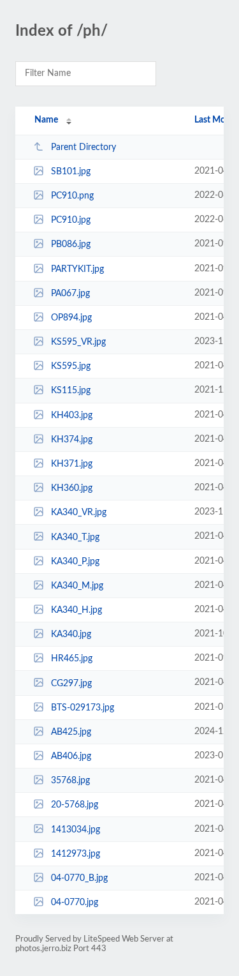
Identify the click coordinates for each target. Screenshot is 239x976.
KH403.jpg (71, 415)
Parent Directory (83, 147)
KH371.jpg (71, 464)
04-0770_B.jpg (79, 878)
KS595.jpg (71, 366)
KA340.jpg (71, 634)
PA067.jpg (70, 293)
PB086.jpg (71, 244)
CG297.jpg (71, 683)
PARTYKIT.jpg (77, 269)
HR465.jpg (71, 658)
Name (46, 120)
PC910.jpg (71, 220)
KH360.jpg (71, 488)
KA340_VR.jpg (78, 512)
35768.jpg (70, 780)
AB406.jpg (71, 756)
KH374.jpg (71, 439)
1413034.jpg (75, 829)
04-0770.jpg (74, 902)
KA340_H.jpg (76, 610)
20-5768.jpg (74, 804)
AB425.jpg (71, 732)
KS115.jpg (71, 390)
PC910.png (72, 195)
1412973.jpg (75, 854)
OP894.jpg (71, 317)
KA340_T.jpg (75, 536)
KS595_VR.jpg (78, 342)
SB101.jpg (71, 171)
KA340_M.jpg (77, 586)
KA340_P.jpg (75, 561)
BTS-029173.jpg (82, 707)
